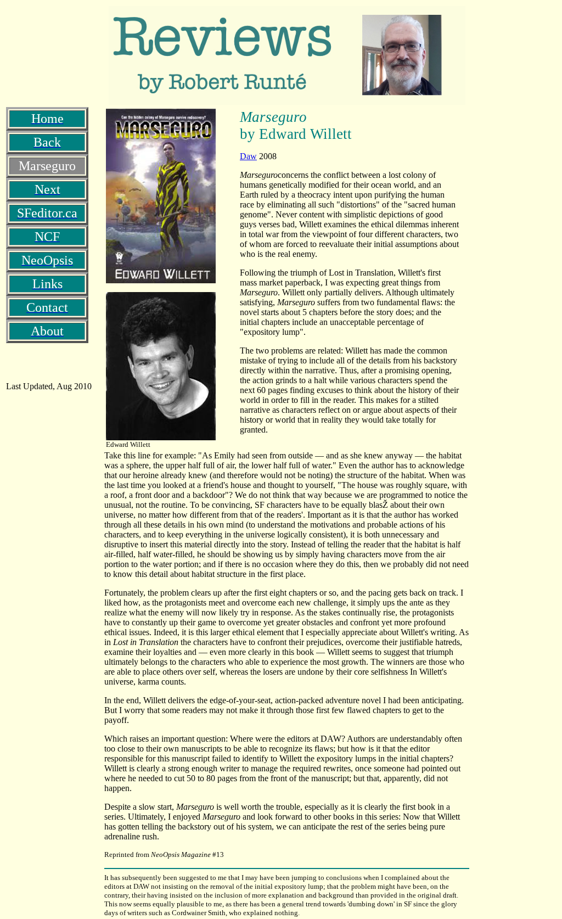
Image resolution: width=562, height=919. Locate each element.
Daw (248, 156)
